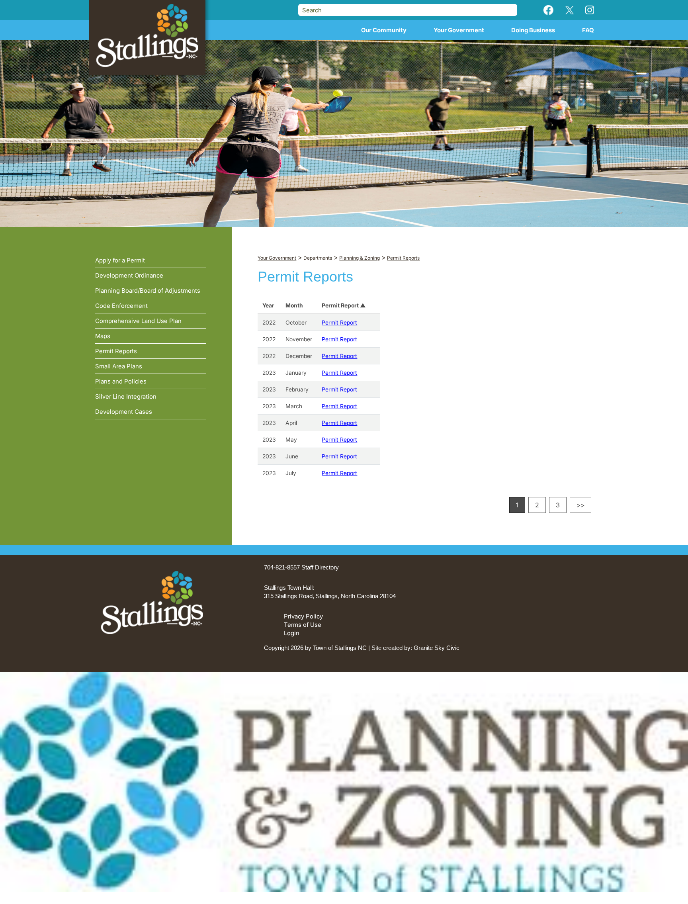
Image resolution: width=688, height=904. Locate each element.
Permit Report (341, 305)
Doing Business (533, 30)
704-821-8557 (282, 567)
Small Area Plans (118, 366)
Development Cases (123, 411)
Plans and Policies (121, 381)
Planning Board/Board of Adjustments (147, 290)
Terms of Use (302, 624)
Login (291, 633)
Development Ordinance (129, 275)
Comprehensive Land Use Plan (138, 321)
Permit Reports (116, 351)
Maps (102, 336)
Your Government (459, 30)
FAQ (588, 30)
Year (268, 305)
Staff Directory (320, 567)
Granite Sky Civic (436, 647)
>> (580, 505)
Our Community (384, 30)
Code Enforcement (121, 305)
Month (294, 305)
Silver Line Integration (125, 396)
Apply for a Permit (120, 260)
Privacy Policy (303, 616)
